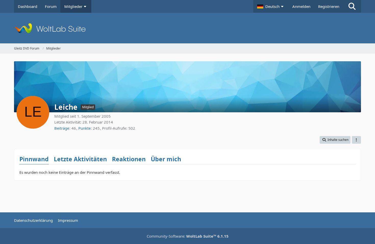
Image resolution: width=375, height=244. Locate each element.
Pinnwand (34, 159)
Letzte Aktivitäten (80, 159)
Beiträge (61, 128)
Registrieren (328, 6)
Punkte (84, 128)
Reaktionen (129, 159)
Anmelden (301, 6)
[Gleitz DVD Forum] (187, 28)
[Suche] (352, 6)
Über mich (166, 159)
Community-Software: (188, 236)
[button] (271, 6)
